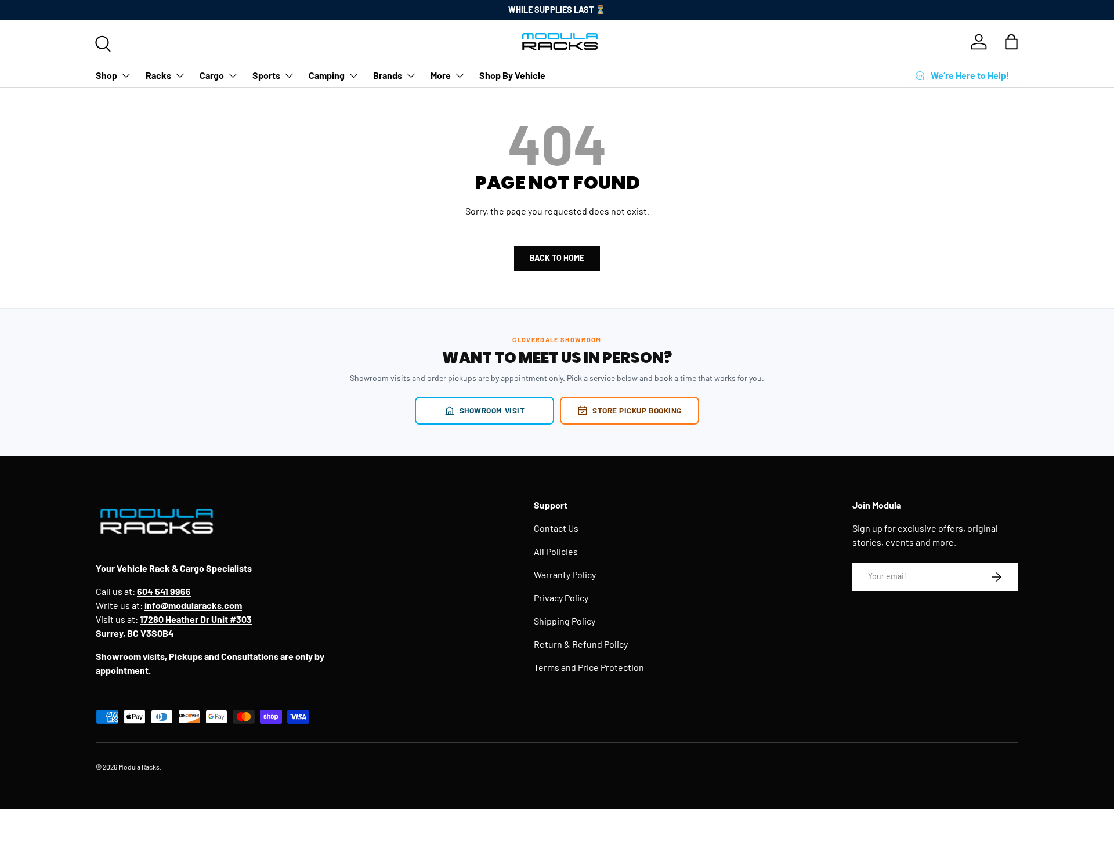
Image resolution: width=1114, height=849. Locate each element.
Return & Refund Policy (581, 644)
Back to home (557, 258)
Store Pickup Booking (637, 410)
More (441, 75)
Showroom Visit (492, 410)
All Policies (556, 551)
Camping (327, 75)
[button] (1011, 42)
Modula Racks (139, 767)
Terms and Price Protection (589, 667)
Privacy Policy (561, 597)
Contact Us (556, 528)
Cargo (212, 75)
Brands (387, 75)
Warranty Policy (565, 574)
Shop (106, 75)
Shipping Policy (564, 620)
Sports (266, 75)
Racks (158, 75)
